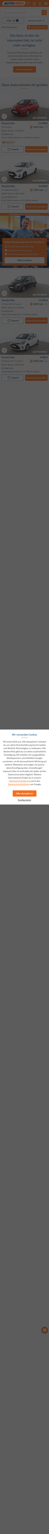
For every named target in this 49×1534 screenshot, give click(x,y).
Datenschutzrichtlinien (19, 784)
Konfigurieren (24, 800)
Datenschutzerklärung (19, 781)
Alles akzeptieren (24, 793)
